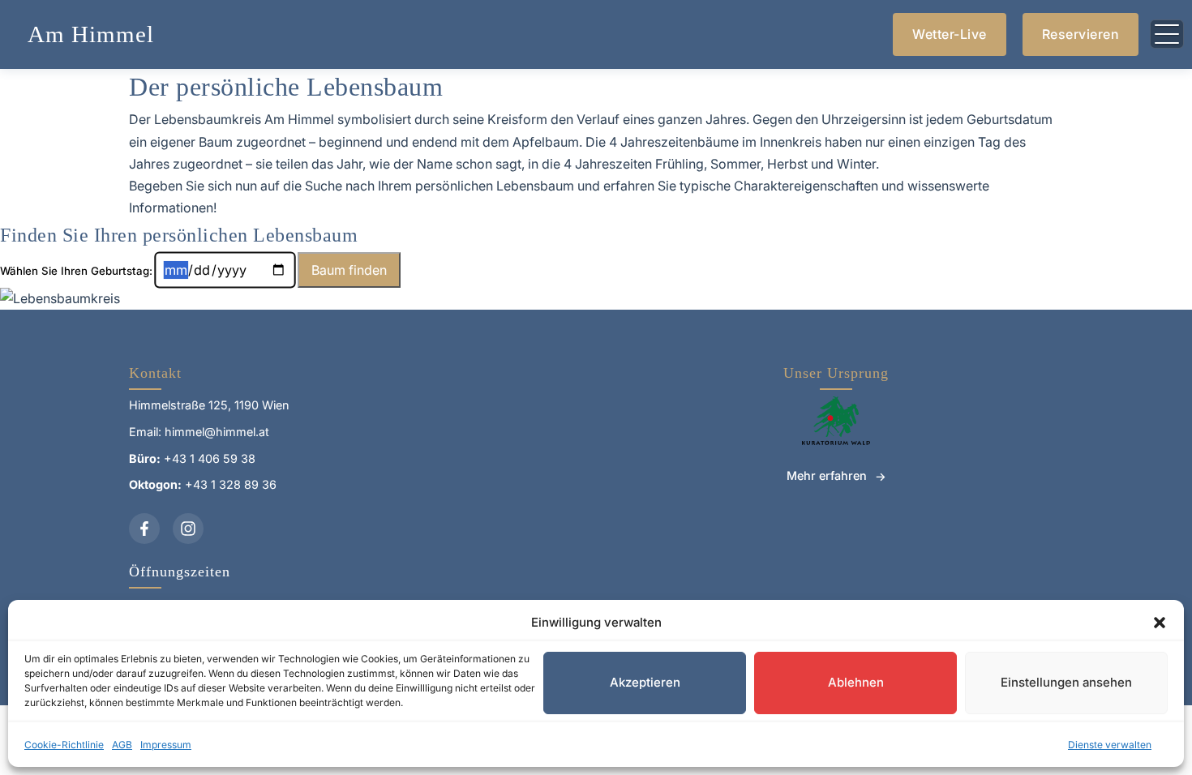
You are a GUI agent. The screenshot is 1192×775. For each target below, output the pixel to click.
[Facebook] (144, 528)
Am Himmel (91, 34)
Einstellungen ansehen (1066, 682)
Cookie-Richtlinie (64, 745)
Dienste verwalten (1109, 745)
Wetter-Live (949, 34)
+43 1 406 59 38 (209, 458)
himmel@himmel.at (217, 432)
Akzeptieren (645, 682)
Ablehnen (856, 682)
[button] (1159, 622)
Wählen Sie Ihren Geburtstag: (76, 270)
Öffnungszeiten (179, 571)
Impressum (165, 745)
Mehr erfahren (827, 475)
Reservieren (1081, 34)
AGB (122, 745)
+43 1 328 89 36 (231, 484)
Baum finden (349, 270)
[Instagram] (188, 528)
